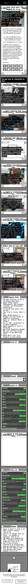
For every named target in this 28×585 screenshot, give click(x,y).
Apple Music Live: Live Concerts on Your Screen (12, 336)
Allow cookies (7, 580)
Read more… (6, 62)
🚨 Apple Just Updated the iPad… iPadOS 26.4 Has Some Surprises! (13, 539)
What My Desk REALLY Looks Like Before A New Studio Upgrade (13, 549)
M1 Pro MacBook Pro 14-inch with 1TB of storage (12, 47)
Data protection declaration (20, 581)
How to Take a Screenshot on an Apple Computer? (13, 323)
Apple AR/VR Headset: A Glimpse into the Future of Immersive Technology (13, 316)
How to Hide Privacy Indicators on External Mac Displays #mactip (13, 544)
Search (25, 379)
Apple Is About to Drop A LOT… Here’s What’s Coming (14, 529)
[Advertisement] (14, 358)
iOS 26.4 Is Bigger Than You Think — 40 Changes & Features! (13, 535)
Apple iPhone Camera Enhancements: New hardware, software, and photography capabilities (13, 305)
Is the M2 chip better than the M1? (13, 309)
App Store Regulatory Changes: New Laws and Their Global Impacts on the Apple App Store (14, 331)
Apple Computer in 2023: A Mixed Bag (13, 327)
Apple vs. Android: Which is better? (13, 320)
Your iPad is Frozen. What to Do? (14, 313)
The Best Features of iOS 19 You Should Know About (13, 300)
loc (13, 410)
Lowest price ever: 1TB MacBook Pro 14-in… (14, 8)
